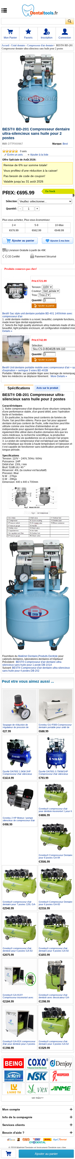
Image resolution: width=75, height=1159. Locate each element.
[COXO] (37, 1063)
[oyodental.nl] (37, 1142)
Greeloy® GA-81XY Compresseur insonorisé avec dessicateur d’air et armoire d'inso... (18, 999)
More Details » (59, 376)
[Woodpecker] (61, 1076)
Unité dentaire (18, 45)
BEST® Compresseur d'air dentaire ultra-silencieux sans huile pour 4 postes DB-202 (36, 669)
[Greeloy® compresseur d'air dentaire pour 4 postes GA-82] (55, 930)
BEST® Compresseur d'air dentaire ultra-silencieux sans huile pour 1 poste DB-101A (32, 663)
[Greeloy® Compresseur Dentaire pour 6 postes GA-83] (55, 883)
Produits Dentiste (48, 656)
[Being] (13, 1063)
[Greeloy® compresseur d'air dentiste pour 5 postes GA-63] (19, 930)
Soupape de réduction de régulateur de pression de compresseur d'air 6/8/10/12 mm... (17, 728)
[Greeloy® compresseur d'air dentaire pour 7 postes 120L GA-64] (19, 883)
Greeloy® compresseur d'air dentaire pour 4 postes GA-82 (54, 949)
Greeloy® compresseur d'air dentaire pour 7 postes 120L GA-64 (19, 904)
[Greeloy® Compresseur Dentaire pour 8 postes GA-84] (55, 836)
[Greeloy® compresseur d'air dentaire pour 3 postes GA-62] (55, 1023)
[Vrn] (37, 1089)
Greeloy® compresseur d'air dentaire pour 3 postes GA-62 (54, 1042)
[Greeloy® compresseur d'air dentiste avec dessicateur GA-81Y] (55, 976)
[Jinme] (61, 1089)
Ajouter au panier (46, 1153)
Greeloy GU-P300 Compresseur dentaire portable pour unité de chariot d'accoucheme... (55, 727)
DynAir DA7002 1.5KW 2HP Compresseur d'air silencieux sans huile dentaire (17, 774)
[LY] (13, 1089)
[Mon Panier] (8, 1155)
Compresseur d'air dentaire (40, 45)
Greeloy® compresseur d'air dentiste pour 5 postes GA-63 (17, 949)
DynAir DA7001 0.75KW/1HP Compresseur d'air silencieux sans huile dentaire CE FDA (53, 774)
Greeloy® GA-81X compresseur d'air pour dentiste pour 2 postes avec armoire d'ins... (19, 1044)
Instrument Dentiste (46, 1147)
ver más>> (38, 1097)
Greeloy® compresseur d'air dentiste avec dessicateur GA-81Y (54, 997)
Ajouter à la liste (39, 154)
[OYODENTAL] (60, 1139)
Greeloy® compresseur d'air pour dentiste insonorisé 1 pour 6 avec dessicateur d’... (55, 811)
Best (65, 143)
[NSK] (37, 1076)
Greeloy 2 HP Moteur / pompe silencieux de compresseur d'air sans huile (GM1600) (19, 820)
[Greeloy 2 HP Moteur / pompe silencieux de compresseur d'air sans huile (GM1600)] (19, 799)
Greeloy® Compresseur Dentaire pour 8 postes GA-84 (55, 856)
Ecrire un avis (15, 154)
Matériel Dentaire (28, 656)
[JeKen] (13, 1076)
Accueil (5, 45)
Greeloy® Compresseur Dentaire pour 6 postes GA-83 (55, 903)
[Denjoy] (61, 1063)
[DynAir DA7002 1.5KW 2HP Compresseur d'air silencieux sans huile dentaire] (19, 753)
